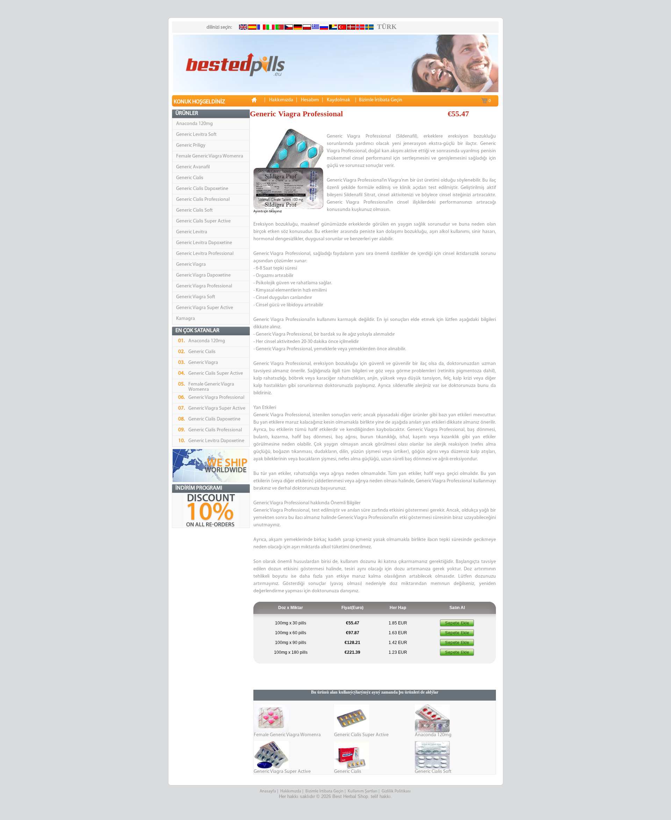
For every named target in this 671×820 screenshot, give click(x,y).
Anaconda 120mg (194, 123)
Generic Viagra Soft (195, 297)
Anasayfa (268, 791)
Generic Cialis (189, 178)
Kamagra (185, 318)
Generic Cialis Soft (194, 210)
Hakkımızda (290, 791)
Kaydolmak (338, 100)
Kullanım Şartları (362, 791)
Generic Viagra (191, 264)
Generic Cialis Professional (203, 199)
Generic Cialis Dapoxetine (202, 188)
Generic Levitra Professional (204, 253)
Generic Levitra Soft (196, 134)
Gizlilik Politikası (397, 791)
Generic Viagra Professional (204, 286)
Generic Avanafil (193, 167)
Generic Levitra (191, 232)
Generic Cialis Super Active (203, 221)
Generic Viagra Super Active (204, 307)
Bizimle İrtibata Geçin (324, 791)
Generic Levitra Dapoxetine (204, 243)
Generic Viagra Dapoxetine (203, 275)
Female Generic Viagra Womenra (209, 156)
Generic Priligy (190, 145)
